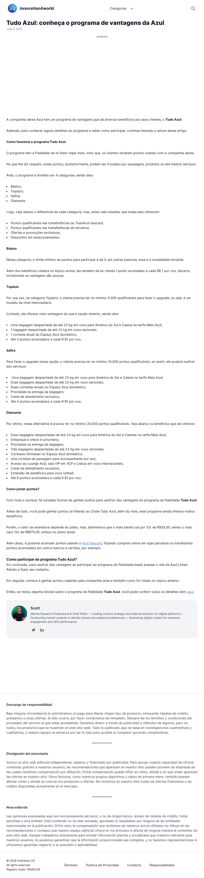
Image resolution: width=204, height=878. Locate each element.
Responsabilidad (162, 865)
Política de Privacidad (102, 865)
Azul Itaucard (92, 543)
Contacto (134, 865)
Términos (70, 865)
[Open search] (193, 8)
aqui (190, 592)
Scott (35, 608)
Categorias (118, 8)
